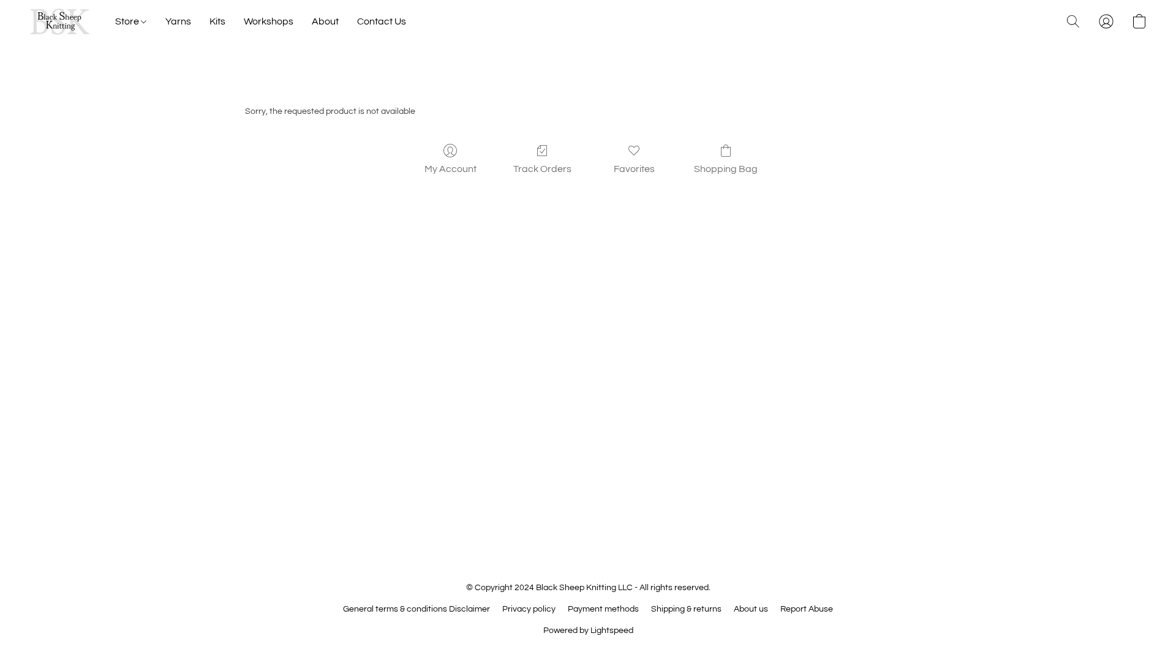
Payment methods (603, 609)
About (325, 21)
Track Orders (542, 169)
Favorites (634, 169)
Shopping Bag (726, 169)
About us (751, 609)
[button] (60, 21)
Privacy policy (529, 609)
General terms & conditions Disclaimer (416, 609)
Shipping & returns (686, 609)
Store (128, 21)
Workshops (268, 21)
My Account (450, 169)
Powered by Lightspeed (588, 630)
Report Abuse (806, 609)
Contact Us (381, 21)
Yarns (178, 21)
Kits (217, 21)
